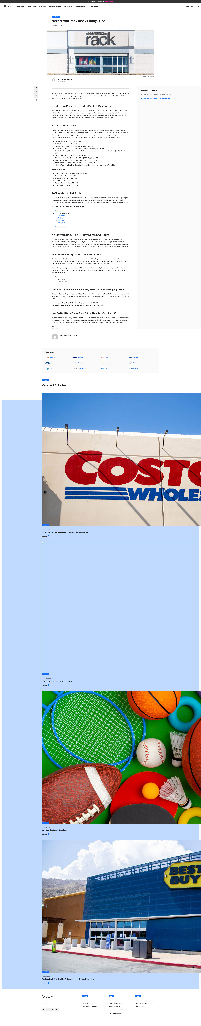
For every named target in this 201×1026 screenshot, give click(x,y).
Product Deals (94, 6)
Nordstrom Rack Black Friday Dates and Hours (155, 98)
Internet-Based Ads (114, 1006)
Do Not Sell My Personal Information (119, 1010)
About (85, 996)
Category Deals (80, 6)
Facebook (61, 215)
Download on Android (141, 1003)
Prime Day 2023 (20, 6)
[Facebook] (48, 1009)
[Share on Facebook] (36, 92)
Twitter (60, 218)
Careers (84, 1010)
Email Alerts (59, 211)
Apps (137, 996)
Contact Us (85, 1003)
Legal (111, 996)
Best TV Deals (32, 6)
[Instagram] (52, 1009)
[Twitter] (43, 1009)
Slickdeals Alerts (60, 227)
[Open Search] (198, 6)
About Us (84, 1000)
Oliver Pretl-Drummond (65, 79)
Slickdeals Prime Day (55, 6)
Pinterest (61, 220)
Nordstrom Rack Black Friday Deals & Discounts (156, 94)
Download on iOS (140, 1006)
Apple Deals (42, 6)
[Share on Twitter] (36, 88)
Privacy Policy (113, 1000)
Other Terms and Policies (116, 1003)
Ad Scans (55, 16)
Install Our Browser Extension (144, 1000)
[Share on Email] (36, 96)
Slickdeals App (109, 1)
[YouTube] (57, 1009)
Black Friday (68, 6)
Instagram (61, 223)
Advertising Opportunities (89, 1006)
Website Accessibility (115, 1013)
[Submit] (43, 1003)
